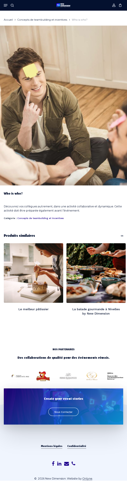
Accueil (8, 19)
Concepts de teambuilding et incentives (42, 19)
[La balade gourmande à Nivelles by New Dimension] (96, 273)
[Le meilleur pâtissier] (33, 273)
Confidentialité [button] (76, 446)
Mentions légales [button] (51, 446)
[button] (5, 5)
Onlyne (87, 478)
